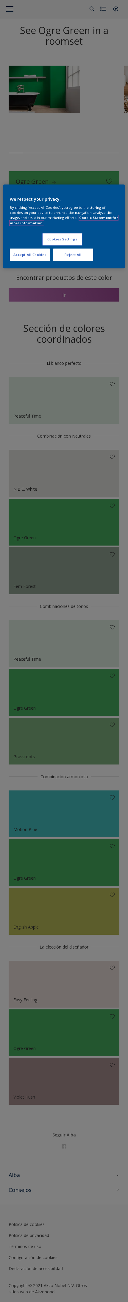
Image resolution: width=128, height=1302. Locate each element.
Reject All (73, 254)
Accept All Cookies (29, 254)
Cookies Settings (62, 239)
